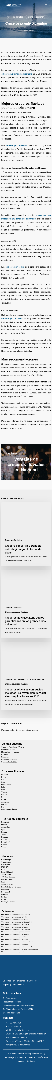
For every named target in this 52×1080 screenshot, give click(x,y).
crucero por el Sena (11, 319)
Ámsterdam (5, 827)
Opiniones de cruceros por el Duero (15, 924)
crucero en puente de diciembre (16, 74)
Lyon (3, 829)
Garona (4, 792)
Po (2, 797)
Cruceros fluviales (15, 17)
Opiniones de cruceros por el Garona (15, 929)
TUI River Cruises (8, 877)
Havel (3, 799)
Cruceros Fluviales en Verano (12, 747)
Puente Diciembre (8, 749)
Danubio (4, 775)
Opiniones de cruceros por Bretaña (14, 944)
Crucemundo (6, 862)
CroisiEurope (6, 860)
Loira (3, 787)
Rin (2, 779)
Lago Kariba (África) (9, 809)
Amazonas (5, 802)
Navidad (4, 754)
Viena (3, 847)
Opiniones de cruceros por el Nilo (14, 937)
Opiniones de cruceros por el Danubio (15, 914)
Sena (3, 782)
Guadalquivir (6, 784)
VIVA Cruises (6, 874)
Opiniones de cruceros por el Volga (14, 939)
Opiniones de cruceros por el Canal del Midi (18, 942)
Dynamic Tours (7, 879)
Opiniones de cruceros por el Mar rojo (15, 952)
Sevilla (3, 834)
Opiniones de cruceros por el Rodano (15, 932)
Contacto (30, 1061)
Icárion (4, 882)
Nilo (2, 807)
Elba (3, 789)
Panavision (5, 864)
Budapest (5, 822)
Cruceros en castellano (15, 679)
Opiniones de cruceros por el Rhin (14, 917)
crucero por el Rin (15, 267)
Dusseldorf (5, 842)
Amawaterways (7, 884)
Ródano (4, 794)
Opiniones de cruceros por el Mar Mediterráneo (19, 949)
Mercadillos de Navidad (10, 752)
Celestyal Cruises (8, 902)
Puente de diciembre (36, 17)
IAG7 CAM (5, 867)
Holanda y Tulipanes (9, 759)
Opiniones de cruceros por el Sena (14, 919)
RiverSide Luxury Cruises (11, 887)
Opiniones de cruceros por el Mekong (15, 934)
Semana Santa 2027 (9, 762)
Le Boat (4, 897)
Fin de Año (5, 757)
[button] (46, 5)
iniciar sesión (32, 730)
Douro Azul (5, 892)
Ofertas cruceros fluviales (16, 612)
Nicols (3, 899)
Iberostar (4, 894)
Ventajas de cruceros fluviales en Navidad (26, 462)
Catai (3, 869)
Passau (4, 832)
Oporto (4, 824)
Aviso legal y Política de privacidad (20, 1057)
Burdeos (4, 837)
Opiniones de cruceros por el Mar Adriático (17, 947)
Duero (3, 777)
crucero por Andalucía (16, 145)
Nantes (4, 839)
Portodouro (5, 889)
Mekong (4, 804)
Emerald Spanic (7, 872)
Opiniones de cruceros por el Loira (14, 927)
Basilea (4, 844)
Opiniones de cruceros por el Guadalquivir (17, 922)
